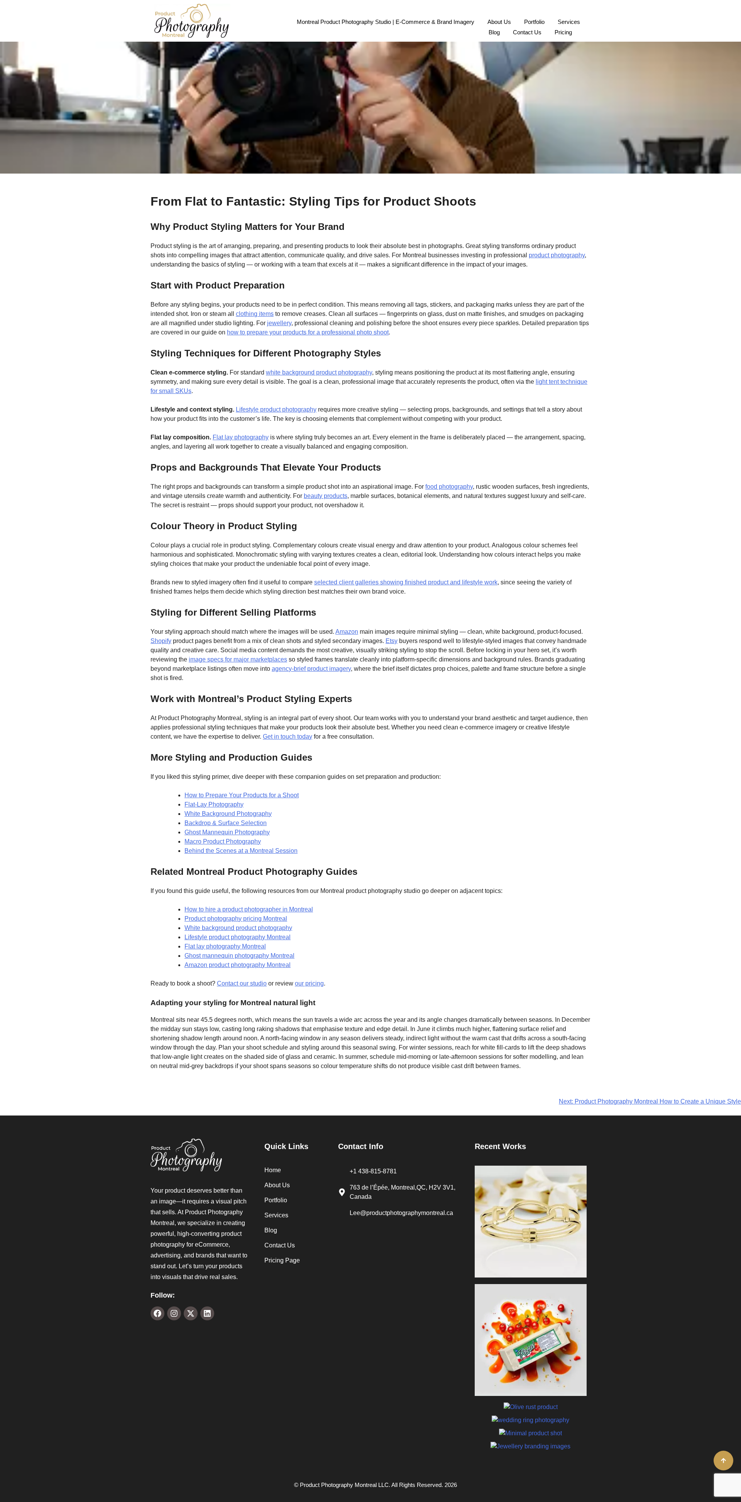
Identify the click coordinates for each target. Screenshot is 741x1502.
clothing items (255, 314)
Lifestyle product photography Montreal (237, 937)
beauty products (325, 496)
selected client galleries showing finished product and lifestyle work (405, 582)
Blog (494, 32)
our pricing (309, 983)
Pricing (563, 32)
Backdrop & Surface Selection (225, 823)
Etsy (392, 641)
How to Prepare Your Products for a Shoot (241, 795)
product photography (557, 255)
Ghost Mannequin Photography (227, 832)
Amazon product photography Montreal (237, 965)
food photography (449, 486)
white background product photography (319, 372)
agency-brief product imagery (311, 668)
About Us (499, 22)
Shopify (161, 641)
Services (569, 22)
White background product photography (238, 928)
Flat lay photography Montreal (225, 946)
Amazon (346, 631)
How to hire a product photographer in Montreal (248, 909)
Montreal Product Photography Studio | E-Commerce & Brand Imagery (385, 22)
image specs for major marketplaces (238, 659)
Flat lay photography (241, 437)
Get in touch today (287, 736)
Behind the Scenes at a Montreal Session (241, 850)
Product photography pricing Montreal (235, 918)
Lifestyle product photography (276, 409)
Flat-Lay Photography (214, 804)
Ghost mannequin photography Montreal (239, 955)
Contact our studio (242, 983)
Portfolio (534, 22)
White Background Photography (228, 813)
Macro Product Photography (222, 841)
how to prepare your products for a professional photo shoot (308, 332)
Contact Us (527, 32)
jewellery (279, 323)
